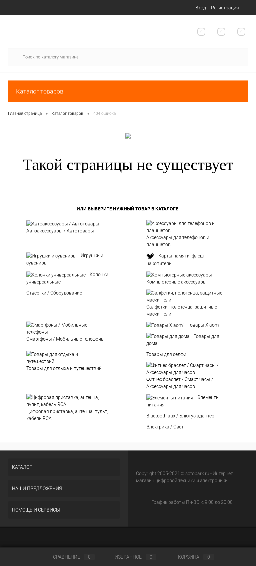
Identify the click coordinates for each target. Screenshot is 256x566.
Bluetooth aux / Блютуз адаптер (180, 415)
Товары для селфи (166, 354)
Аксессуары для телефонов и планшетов (177, 241)
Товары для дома (182, 340)
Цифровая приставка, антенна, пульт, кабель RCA (67, 415)
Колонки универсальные (67, 278)
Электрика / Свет (165, 426)
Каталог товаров (39, 91)
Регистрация (225, 7)
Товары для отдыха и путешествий (64, 368)
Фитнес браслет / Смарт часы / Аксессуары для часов (179, 383)
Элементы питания (183, 401)
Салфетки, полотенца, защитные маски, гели (181, 310)
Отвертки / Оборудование (54, 293)
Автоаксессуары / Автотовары (60, 230)
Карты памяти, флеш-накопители (175, 259)
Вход (200, 7)
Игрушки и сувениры (64, 259)
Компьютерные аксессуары (176, 282)
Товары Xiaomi (204, 325)
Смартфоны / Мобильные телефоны (65, 339)
